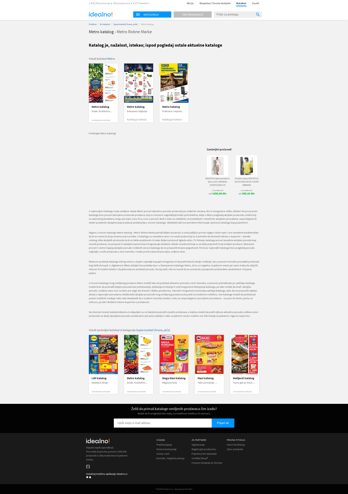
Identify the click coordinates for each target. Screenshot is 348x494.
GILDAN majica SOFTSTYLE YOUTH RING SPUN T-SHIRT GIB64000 (246, 181)
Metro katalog (100, 106)
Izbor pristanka (235, 449)
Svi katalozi (105, 24)
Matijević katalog (243, 378)
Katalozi (241, 3)
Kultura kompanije (166, 449)
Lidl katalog (99, 378)
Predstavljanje (164, 444)
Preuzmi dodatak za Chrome (207, 462)
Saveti (255, 3)
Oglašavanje (198, 444)
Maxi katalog (206, 378)
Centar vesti (162, 453)
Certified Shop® (200, 458)
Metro (111, 59)
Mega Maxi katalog (174, 378)
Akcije (190, 3)
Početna (92, 24)
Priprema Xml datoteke (204, 453)
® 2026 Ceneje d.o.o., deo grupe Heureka (174, 489)
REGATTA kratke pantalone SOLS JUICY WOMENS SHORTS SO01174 (217, 181)
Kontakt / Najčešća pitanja (170, 458)
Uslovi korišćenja (236, 444)
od (217, 193)
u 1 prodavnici (217, 190)
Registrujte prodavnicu (204, 449)
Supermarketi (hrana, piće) (125, 24)
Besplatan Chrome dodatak (215, 3)
